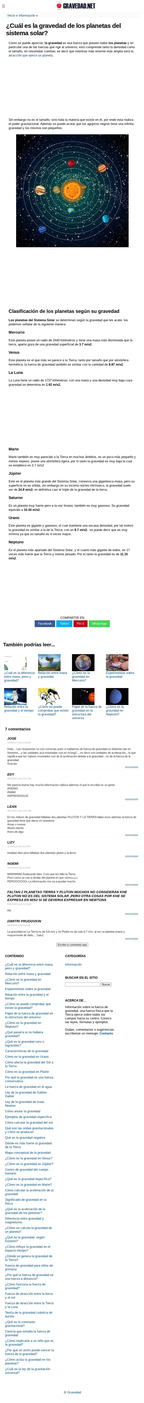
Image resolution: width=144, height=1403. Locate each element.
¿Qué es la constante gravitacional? (20, 1324)
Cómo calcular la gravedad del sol (29, 1122)
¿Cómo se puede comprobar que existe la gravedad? (53, 710)
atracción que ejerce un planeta (30, 55)
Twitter (64, 623)
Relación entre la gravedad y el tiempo (18, 708)
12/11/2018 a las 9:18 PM (18, 868)
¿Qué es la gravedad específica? (28, 1179)
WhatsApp (99, 623)
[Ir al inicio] (75, 9)
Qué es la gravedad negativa (25, 1137)
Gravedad (74, 1392)
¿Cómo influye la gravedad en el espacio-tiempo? (27, 1248)
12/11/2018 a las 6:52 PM (18, 846)
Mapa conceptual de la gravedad (27, 1152)
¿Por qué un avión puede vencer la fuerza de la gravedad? (29, 1352)
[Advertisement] (72, 87)
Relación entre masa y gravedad (52, 674)
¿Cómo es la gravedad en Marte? (28, 1184)
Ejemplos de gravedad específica (28, 1117)
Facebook (45, 623)
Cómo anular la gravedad (22, 1111)
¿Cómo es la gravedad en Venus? (28, 1158)
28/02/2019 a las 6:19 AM (18, 925)
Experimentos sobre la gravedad (120, 674)
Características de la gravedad (26, 1051)
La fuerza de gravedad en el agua (28, 1087)
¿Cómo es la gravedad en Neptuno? (115, 710)
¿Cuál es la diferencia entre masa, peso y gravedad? (19, 676)
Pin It (80, 623)
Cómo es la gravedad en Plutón (27, 1072)
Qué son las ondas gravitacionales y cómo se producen (29, 1130)
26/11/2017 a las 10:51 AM (19, 811)
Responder (131, 767)
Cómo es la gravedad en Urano (27, 1057)
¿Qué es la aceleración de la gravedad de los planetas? (25, 1211)
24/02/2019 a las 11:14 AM (19, 904)
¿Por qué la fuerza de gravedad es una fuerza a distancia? (29, 1277)
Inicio (11, 15)
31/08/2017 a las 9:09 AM (18, 742)
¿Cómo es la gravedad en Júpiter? (29, 1164)
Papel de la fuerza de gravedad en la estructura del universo (87, 712)
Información (27, 15)
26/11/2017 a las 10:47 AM (19, 778)
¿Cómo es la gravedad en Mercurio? (81, 676)
